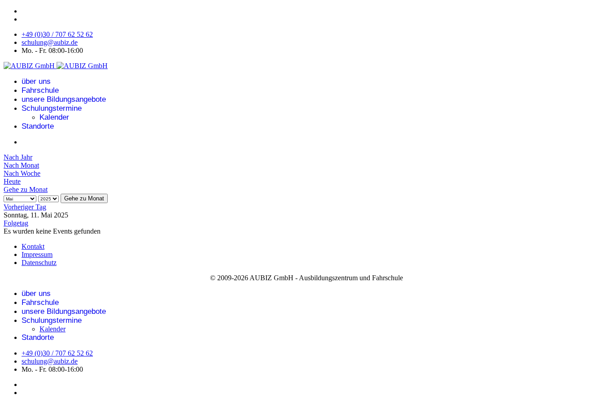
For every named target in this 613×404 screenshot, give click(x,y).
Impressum (37, 254)
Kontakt (33, 246)
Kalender (54, 117)
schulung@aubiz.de (50, 42)
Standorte (38, 126)
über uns (36, 81)
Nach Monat (21, 165)
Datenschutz (39, 262)
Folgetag (16, 223)
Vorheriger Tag (25, 207)
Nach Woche (22, 173)
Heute (12, 181)
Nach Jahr (18, 157)
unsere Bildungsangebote (64, 99)
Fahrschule (40, 90)
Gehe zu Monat (26, 189)
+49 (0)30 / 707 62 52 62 (57, 34)
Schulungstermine (52, 108)
